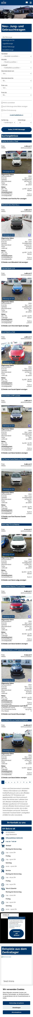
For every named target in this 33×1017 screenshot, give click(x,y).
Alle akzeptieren (16, 1012)
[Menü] (30, 3)
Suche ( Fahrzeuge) (16, 129)
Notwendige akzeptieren (16, 1003)
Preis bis (4, 92)
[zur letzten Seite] (30, 782)
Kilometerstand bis (7, 78)
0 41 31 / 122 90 (11, 841)
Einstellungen (17, 1007)
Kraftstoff (4, 65)
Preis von (4, 85)
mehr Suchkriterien (16, 115)
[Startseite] (3, 2)
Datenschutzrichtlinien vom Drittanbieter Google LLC (15, 925)
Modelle (4, 59)
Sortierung (4, 120)
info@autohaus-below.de (14, 838)
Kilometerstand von (7, 71)
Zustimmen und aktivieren (16, 933)
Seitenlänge (21, 120)
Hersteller (4, 54)
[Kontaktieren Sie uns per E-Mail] (27, 2)
